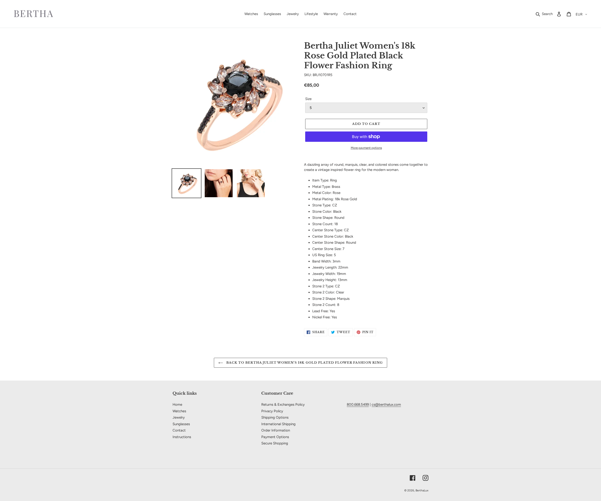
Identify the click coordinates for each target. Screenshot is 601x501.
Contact (179, 430)
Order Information (275, 430)
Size (308, 99)
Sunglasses (181, 424)
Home (177, 404)
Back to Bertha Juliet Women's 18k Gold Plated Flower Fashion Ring (304, 363)
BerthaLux (422, 490)
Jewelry (179, 417)
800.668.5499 (358, 404)
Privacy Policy (272, 411)
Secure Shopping (274, 443)
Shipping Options (275, 417)
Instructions (182, 437)
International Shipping (278, 424)
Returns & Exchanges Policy (283, 404)
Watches (179, 411)
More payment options (366, 148)
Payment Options (275, 437)
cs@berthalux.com (386, 404)
